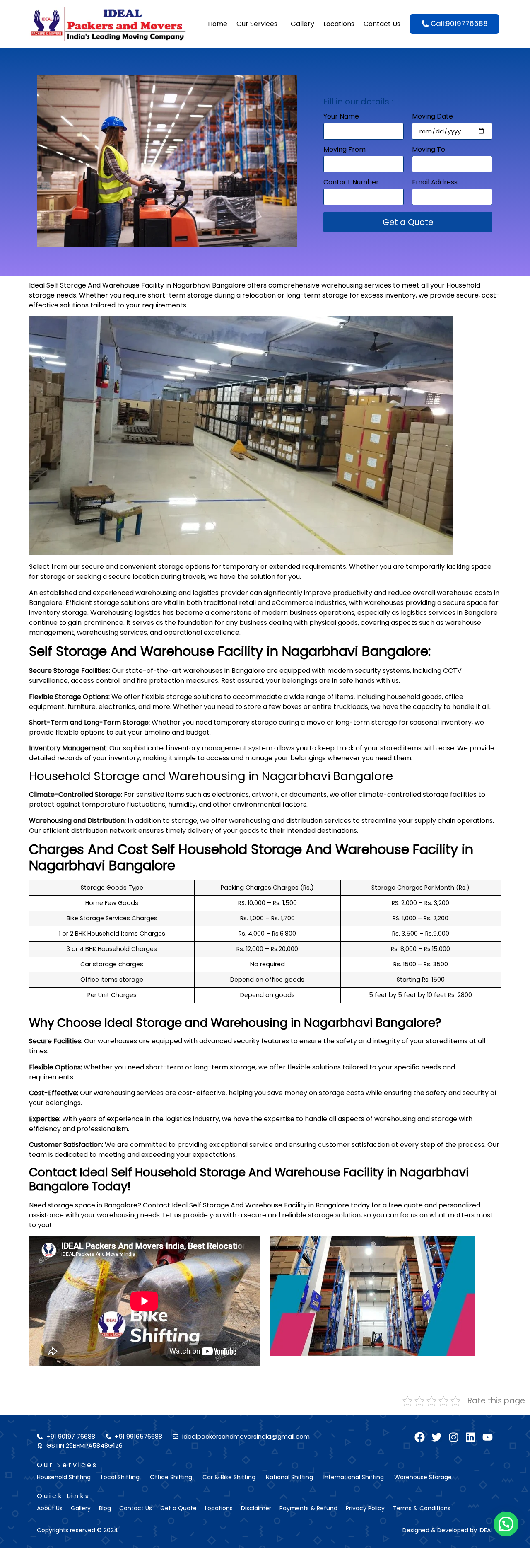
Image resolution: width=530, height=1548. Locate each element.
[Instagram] (453, 1437)
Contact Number (351, 183)
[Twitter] (436, 1437)
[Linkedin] (470, 1437)
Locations (338, 24)
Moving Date (432, 117)
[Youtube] (487, 1437)
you (43, 1225)
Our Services (256, 24)
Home (217, 24)
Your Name (341, 117)
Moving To (428, 150)
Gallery (302, 24)
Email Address (435, 183)
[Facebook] (419, 1437)
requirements (164, 305)
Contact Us (382, 24)
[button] (506, 1524)
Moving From (344, 150)
